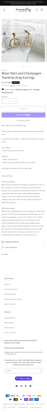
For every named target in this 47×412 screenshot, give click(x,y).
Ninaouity (10, 404)
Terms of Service (10, 333)
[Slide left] (18, 66)
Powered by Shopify (18, 404)
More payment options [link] (23, 120)
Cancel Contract (10, 304)
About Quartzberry (11, 289)
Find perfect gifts (10, 294)
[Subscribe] (40, 370)
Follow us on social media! (14, 348)
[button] (4, 9)
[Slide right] (28, 66)
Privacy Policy (9, 328)
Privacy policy (40, 404)
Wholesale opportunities (13, 299)
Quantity (4, 97)
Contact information (36, 407)
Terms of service (12, 407)
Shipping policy (9, 318)
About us (7, 284)
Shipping (12, 85)
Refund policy (9, 323)
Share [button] (6, 254)
